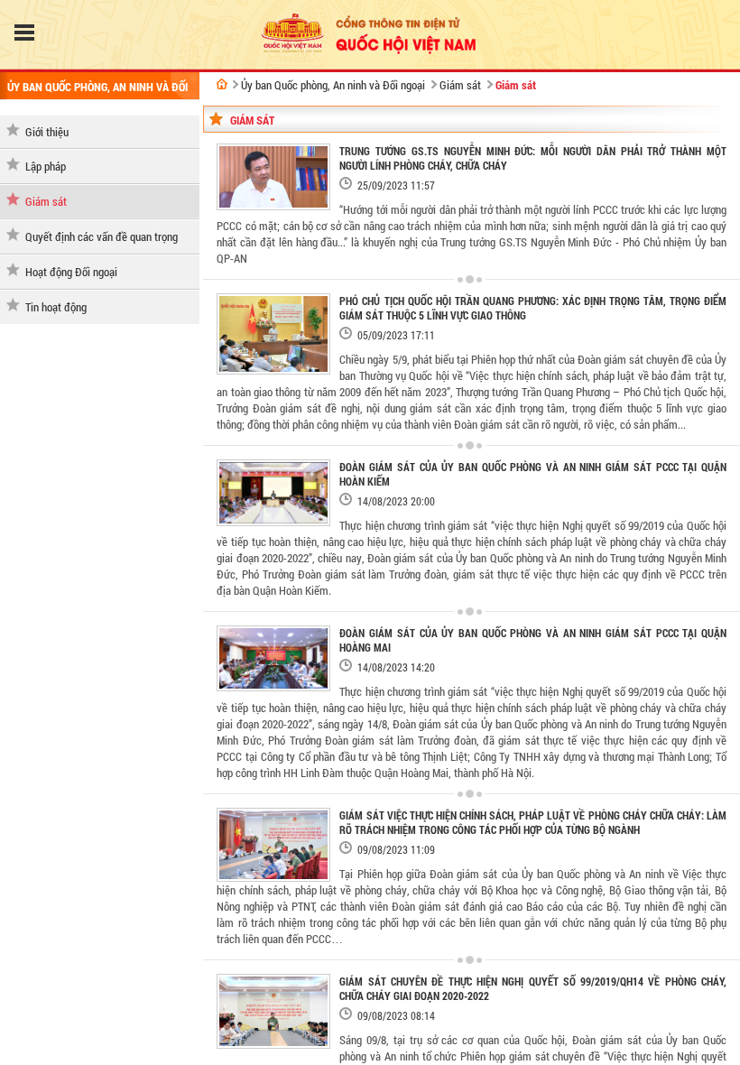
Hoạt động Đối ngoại (71, 272)
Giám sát (46, 201)
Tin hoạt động (56, 307)
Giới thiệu (47, 132)
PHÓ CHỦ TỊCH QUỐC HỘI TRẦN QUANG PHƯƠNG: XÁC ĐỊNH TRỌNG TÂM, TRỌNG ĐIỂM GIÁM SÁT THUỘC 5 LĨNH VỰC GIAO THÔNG (532, 307)
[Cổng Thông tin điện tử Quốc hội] (222, 84)
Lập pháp (45, 166)
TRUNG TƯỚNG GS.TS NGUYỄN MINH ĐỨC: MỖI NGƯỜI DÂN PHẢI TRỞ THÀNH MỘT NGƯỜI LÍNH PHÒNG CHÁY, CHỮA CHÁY (532, 158)
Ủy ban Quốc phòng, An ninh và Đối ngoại (333, 85)
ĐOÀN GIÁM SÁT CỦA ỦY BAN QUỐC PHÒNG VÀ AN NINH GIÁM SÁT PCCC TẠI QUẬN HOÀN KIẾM (532, 473)
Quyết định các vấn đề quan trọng (101, 236)
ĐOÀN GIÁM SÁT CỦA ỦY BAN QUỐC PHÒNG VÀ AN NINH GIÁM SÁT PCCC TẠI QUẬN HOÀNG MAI (532, 639)
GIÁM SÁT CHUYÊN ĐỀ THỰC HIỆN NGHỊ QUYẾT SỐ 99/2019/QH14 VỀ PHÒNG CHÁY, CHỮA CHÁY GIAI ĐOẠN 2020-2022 (532, 988)
